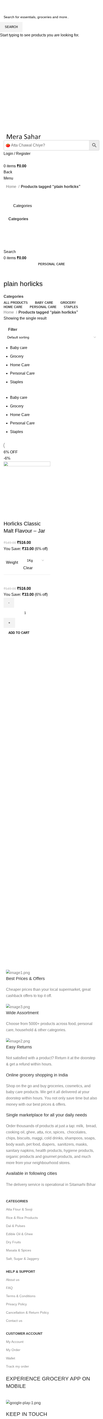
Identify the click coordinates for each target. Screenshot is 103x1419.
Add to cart (18, 633)
